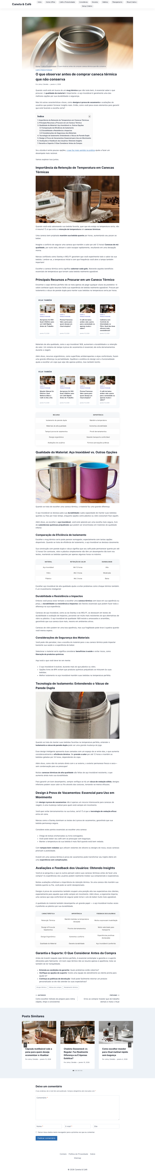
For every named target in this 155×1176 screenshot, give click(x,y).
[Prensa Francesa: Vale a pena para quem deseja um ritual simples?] (67, 308)
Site (95, 1126)
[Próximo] (129, 1044)
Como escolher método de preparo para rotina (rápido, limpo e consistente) (55, 998)
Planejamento (117, 2)
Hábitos (105, 2)
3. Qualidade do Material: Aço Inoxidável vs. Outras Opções (60, 125)
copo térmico (41, 987)
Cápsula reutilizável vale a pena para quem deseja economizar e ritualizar (38, 1052)
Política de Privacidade (78, 1154)
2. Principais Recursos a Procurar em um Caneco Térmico (59, 123)
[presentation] (39, 1032)
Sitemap (77, 1158)
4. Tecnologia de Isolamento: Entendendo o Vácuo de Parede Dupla (63, 136)
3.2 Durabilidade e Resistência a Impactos (55, 130)
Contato (63, 1154)
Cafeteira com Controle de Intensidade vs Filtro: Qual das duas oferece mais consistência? (107, 325)
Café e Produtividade (67, 2)
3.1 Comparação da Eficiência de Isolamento (56, 128)
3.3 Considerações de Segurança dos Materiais (57, 133)
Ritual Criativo (132, 2)
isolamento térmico (71, 987)
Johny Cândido (43, 84)
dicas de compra (55, 987)
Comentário (42, 1098)
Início (40, 2)
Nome (40, 1126)
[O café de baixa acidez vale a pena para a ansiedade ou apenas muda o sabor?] (87, 308)
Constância (83, 2)
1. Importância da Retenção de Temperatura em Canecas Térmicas (63, 120)
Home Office (50, 2)
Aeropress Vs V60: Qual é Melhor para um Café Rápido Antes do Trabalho (47, 323)
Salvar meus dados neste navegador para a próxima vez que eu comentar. (66, 1132)
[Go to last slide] (25, 1044)
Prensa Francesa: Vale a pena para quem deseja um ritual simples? (66, 323)
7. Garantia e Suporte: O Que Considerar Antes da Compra (59, 143)
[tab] (73, 1070)
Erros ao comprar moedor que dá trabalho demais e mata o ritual (101, 998)
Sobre (92, 1154)
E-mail (68, 1126)
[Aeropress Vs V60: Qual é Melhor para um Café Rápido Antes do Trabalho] (47, 308)
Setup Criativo (87, 6)
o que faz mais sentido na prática (81, 150)
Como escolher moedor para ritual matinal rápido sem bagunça (115, 1052)
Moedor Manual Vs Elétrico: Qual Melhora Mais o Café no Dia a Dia (47, 394)
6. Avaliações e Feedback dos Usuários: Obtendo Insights (59, 141)
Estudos (95, 2)
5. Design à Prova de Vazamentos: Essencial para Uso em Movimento (64, 138)
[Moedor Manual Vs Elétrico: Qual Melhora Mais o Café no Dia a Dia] (47, 380)
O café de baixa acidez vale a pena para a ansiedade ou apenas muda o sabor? (87, 324)
